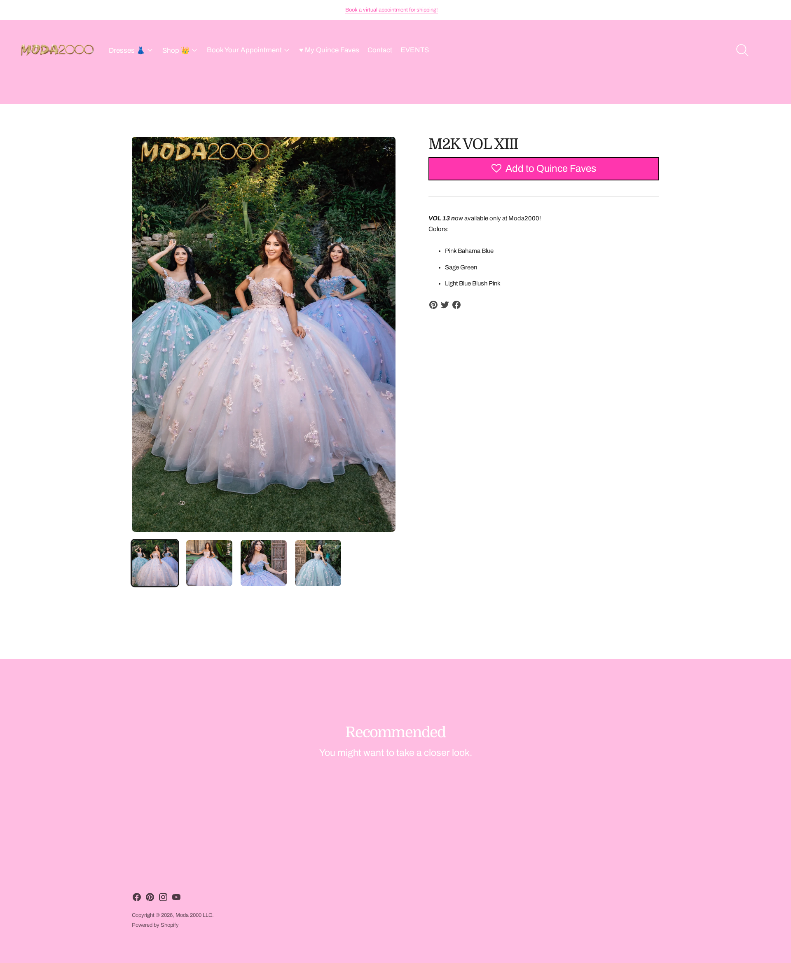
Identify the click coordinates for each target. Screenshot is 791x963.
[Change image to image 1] (155, 563)
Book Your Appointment (244, 50)
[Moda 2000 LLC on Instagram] (163, 899)
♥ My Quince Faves (329, 50)
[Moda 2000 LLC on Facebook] (137, 899)
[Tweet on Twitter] (445, 305)
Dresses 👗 (127, 50)
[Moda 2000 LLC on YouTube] (176, 899)
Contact (379, 50)
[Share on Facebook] (456, 305)
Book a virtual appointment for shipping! (391, 10)
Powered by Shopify (155, 925)
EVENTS (414, 50)
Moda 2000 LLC (194, 915)
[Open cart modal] (767, 50)
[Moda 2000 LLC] (57, 50)
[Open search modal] (742, 50)
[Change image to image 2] (209, 563)
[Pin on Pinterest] (433, 305)
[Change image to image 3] (264, 563)
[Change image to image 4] (318, 563)
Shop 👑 (176, 50)
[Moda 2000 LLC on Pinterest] (150, 899)
